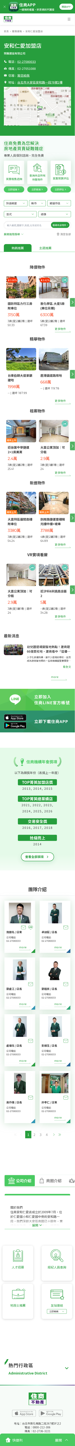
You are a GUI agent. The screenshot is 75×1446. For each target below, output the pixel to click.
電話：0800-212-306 (37, 1427)
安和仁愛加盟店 (34, 31)
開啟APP (66, 6)
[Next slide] (72, 302)
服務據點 (17, 31)
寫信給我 (23, 75)
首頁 (6, 31)
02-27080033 (26, 61)
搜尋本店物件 (59, 224)
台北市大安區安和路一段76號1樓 (39, 82)
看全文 (67, 667)
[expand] (66, 1368)
